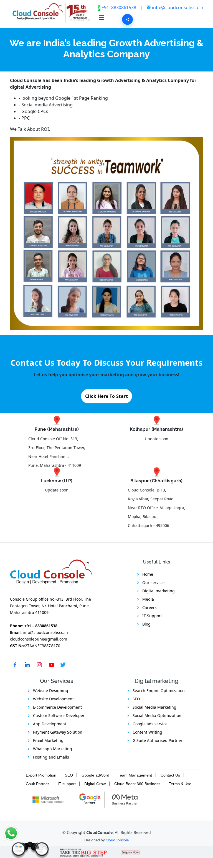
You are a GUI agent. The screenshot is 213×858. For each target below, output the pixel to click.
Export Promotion (41, 775)
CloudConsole (117, 839)
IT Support (152, 615)
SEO (136, 698)
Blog (146, 624)
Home (147, 574)
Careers (149, 607)
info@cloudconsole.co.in (177, 7)
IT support (67, 784)
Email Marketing (48, 740)
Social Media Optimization (157, 715)
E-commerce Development (57, 707)
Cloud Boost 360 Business (137, 784)
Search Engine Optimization (159, 690)
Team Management (135, 775)
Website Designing (50, 690)
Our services (154, 582)
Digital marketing (158, 590)
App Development (49, 723)
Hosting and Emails (51, 757)
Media (148, 599)
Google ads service (150, 723)
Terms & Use (180, 784)
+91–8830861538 (119, 7)
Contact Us (170, 775)
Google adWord (95, 775)
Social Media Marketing (154, 707)
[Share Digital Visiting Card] (127, 19)
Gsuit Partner (37, 784)
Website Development (53, 698)
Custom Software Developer (59, 715)
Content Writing (147, 732)
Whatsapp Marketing (52, 748)
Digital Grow (95, 784)
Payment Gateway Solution (57, 732)
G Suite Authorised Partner (157, 740)
